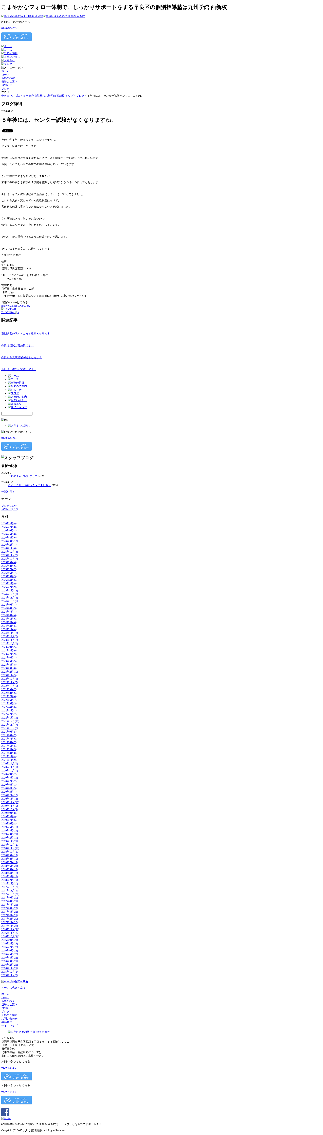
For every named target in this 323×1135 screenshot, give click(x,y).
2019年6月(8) (8, 823)
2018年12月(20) (10, 844)
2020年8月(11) (9, 777)
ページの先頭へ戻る (13, 987)
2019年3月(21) (9, 834)
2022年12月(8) (9, 678)
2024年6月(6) (8, 615)
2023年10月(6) (9, 643)
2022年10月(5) (9, 685)
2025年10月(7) (9, 558)
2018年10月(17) (10, 851)
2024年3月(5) (8, 625)
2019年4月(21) (9, 830)
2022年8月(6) (8, 692)
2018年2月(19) (9, 880)
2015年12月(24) (10, 971)
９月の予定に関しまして (23, 476)
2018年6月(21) (9, 865)
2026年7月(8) (8, 527)
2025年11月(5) (9, 555)
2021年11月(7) (9, 724)
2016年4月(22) (9, 957)
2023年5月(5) (8, 661)
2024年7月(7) (8, 611)
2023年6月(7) (8, 657)
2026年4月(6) (8, 537)
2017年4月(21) (9, 915)
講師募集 (6, 1022)
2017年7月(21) (9, 904)
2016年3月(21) (9, 961)
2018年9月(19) (9, 855)
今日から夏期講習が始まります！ (21, 357)
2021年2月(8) (8, 756)
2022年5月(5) (8, 703)
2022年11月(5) (9, 682)
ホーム (5, 71)
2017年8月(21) (9, 901)
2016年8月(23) (9, 943)
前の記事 (11, 308)
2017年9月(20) (9, 897)
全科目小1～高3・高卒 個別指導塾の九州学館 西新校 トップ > (38, 95)
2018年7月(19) (9, 862)
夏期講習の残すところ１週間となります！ (26, 333)
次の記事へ (8, 312)
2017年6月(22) (9, 908)
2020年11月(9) (9, 767)
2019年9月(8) (8, 812)
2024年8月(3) (8, 608)
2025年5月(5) (8, 576)
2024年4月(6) (8, 622)
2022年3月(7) (8, 710)
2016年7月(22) (9, 947)
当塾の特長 (8, 1001)
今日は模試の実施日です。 (17, 345)
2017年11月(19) (10, 890)
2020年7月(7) (8, 781)
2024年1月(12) (9, 632)
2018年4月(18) (9, 872)
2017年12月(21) (10, 887)
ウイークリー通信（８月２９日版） (29, 485)
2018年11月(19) (10, 848)
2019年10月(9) (9, 809)
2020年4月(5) (8, 788)
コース (5, 74)
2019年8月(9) (8, 816)
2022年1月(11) (9, 717)
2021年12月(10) (10, 721)
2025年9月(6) (8, 562)
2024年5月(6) (8, 618)
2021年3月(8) (8, 752)
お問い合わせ (9, 1018)
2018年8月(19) (9, 858)
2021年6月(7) (8, 742)
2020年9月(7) (8, 774)
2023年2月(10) (9, 671)
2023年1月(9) (8, 675)
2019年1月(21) (9, 841)
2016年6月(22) (9, 950)
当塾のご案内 (9, 81)
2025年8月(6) (8, 565)
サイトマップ (9, 1025)
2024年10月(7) (9, 601)
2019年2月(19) (9, 837)
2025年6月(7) (8, 572)
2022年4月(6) (8, 707)
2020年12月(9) (9, 763)
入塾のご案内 (9, 1015)
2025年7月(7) (8, 569)
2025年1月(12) (9, 590)
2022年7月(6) (8, 696)
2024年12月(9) (9, 594)
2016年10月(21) (10, 936)
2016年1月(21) (9, 968)
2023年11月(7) (9, 640)
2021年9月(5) (8, 731)
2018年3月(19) (9, 876)
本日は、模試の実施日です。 (18, 369)
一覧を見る (8, 491)
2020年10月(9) (9, 770)
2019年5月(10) (9, 827)
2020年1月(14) (9, 798)
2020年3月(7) (8, 791)
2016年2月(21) (9, 964)
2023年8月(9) (8, 650)
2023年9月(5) (8, 647)
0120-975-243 (8, 28)
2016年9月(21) (9, 940)
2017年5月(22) (9, 911)
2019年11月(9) (9, 805)
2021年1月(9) (8, 760)
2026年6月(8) (8, 530)
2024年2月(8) (8, 629)
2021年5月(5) (8, 745)
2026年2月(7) (8, 544)
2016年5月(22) (9, 954)
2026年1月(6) (8, 548)
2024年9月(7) (8, 604)
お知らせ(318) (9, 509)
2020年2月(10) (9, 795)
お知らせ (6, 85)
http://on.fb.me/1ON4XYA (15, 305)
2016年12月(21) (10, 929)
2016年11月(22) (10, 932)
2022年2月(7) (8, 714)
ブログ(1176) (8, 505)
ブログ (5, 88)
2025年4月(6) (8, 580)
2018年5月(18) (9, 869)
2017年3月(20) (9, 918)
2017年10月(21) (10, 894)
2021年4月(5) (8, 749)
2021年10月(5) (9, 728)
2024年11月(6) (9, 597)
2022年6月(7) (8, 700)
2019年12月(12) (10, 802)
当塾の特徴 (8, 78)
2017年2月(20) (9, 922)
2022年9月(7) (8, 689)
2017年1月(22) (9, 925)
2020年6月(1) (8, 784)
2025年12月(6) (9, 551)
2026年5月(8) (8, 534)
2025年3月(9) (8, 583)
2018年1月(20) (9, 883)
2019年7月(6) (8, 820)
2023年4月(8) (8, 664)
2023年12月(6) (9, 636)
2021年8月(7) (8, 735)
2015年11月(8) (9, 975)
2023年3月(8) (8, 668)
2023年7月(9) (8, 654)
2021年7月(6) (8, 738)
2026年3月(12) (9, 541)
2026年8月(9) (8, 523)
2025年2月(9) (8, 587)
